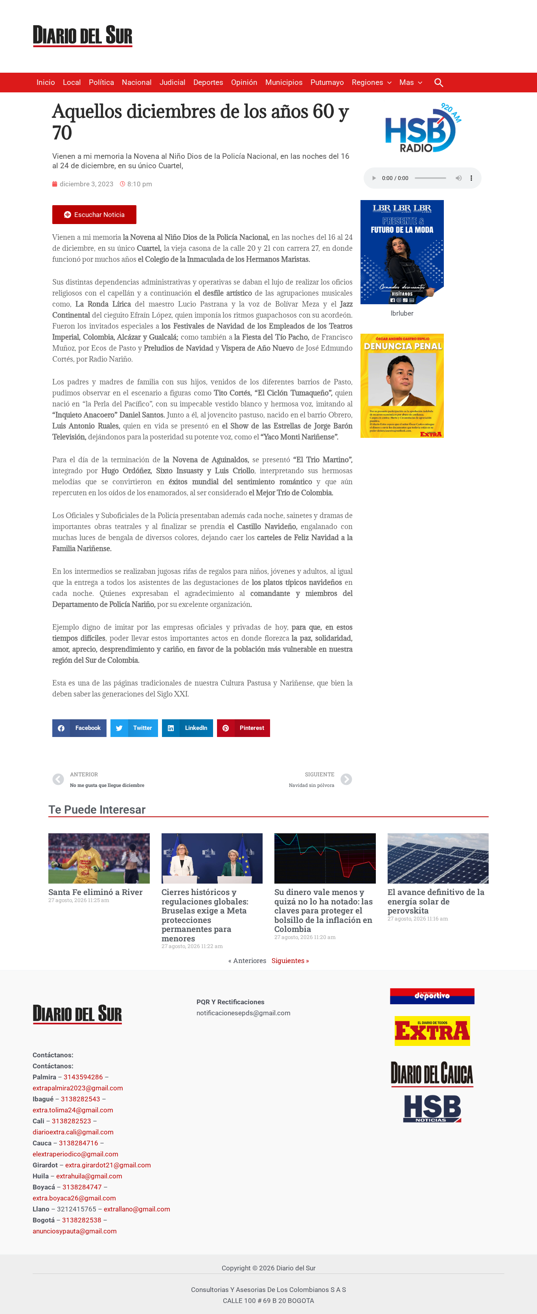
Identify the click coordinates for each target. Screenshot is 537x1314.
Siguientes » (290, 960)
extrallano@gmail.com (137, 1209)
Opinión (244, 82)
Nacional (137, 82)
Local (72, 82)
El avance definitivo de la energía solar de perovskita (436, 901)
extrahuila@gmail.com (89, 1176)
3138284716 (78, 1143)
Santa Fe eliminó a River (95, 891)
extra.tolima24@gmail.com (73, 1110)
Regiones (367, 82)
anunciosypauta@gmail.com (75, 1231)
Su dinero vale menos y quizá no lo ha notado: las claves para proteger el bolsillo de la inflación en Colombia (323, 910)
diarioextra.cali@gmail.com (73, 1132)
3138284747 (82, 1187)
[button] (387, 82)
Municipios (284, 82)
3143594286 (83, 1077)
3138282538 (81, 1220)
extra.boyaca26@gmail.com (74, 1198)
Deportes (208, 82)
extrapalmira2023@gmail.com (78, 1088)
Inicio (46, 82)
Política (101, 82)
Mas (406, 82)
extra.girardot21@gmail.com (108, 1165)
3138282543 (80, 1099)
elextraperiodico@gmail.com (75, 1154)
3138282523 (71, 1121)
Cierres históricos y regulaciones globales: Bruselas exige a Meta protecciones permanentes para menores (205, 914)
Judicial (173, 82)
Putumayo (327, 82)
